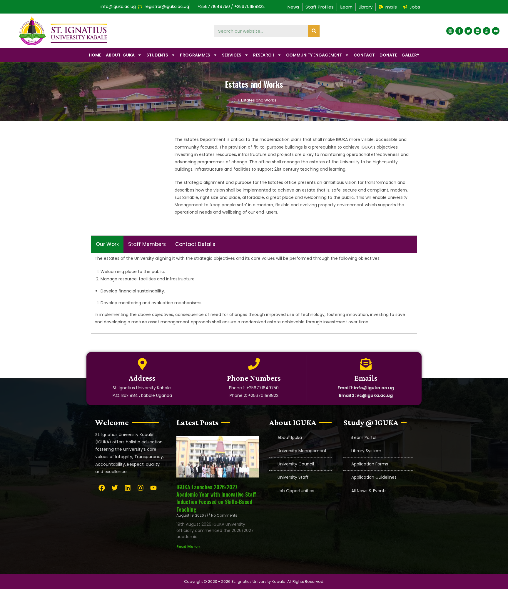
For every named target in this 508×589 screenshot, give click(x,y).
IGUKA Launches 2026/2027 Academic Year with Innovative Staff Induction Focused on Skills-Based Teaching (216, 498)
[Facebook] (101, 487)
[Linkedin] (477, 31)
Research (263, 55)
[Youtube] (495, 31)
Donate (388, 55)
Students (157, 55)
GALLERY (410, 55)
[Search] (314, 31)
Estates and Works (258, 100)
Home (95, 55)
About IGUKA (120, 55)
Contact (364, 55)
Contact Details (195, 244)
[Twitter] (468, 31)
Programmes (195, 55)
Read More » (188, 546)
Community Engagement (314, 55)
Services (231, 55)
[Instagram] (450, 31)
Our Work (107, 244)
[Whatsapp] (486, 31)
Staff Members (147, 244)
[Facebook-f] (459, 31)
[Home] (233, 100)
